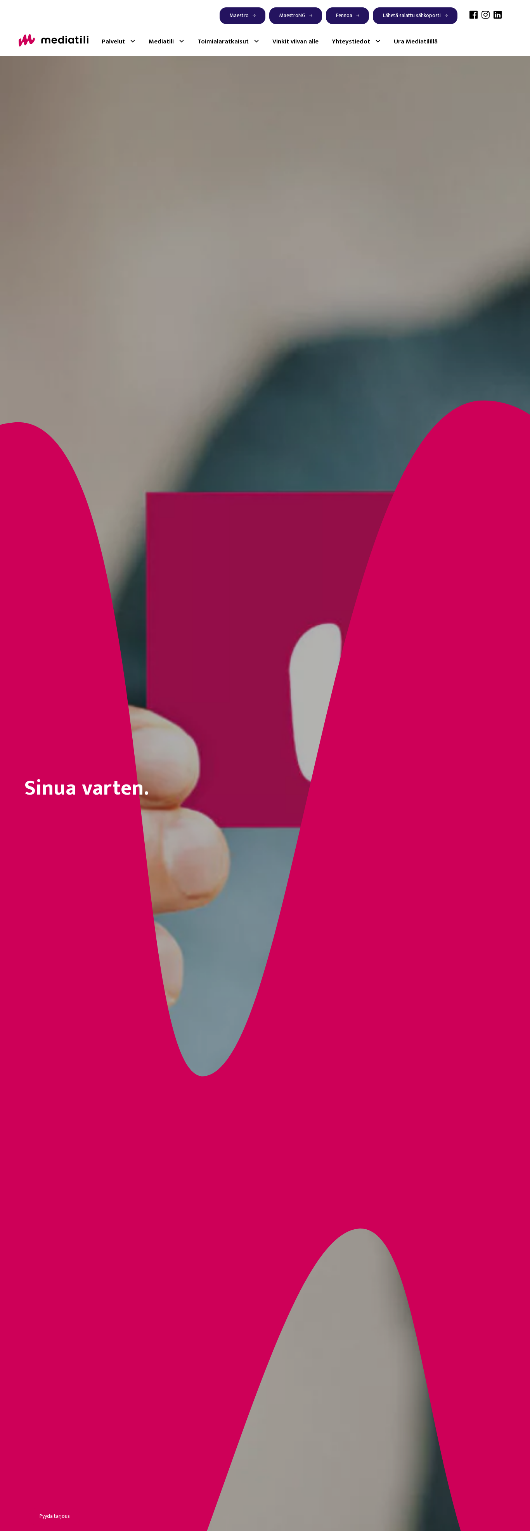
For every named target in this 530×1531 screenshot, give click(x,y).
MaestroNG (292, 15)
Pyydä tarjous (55, 1516)
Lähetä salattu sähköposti (412, 15)
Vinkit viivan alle (295, 41)
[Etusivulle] (53, 40)
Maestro (239, 15)
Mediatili (161, 41)
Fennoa (344, 15)
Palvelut (113, 41)
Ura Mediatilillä (416, 41)
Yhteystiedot (351, 41)
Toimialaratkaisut (223, 41)
